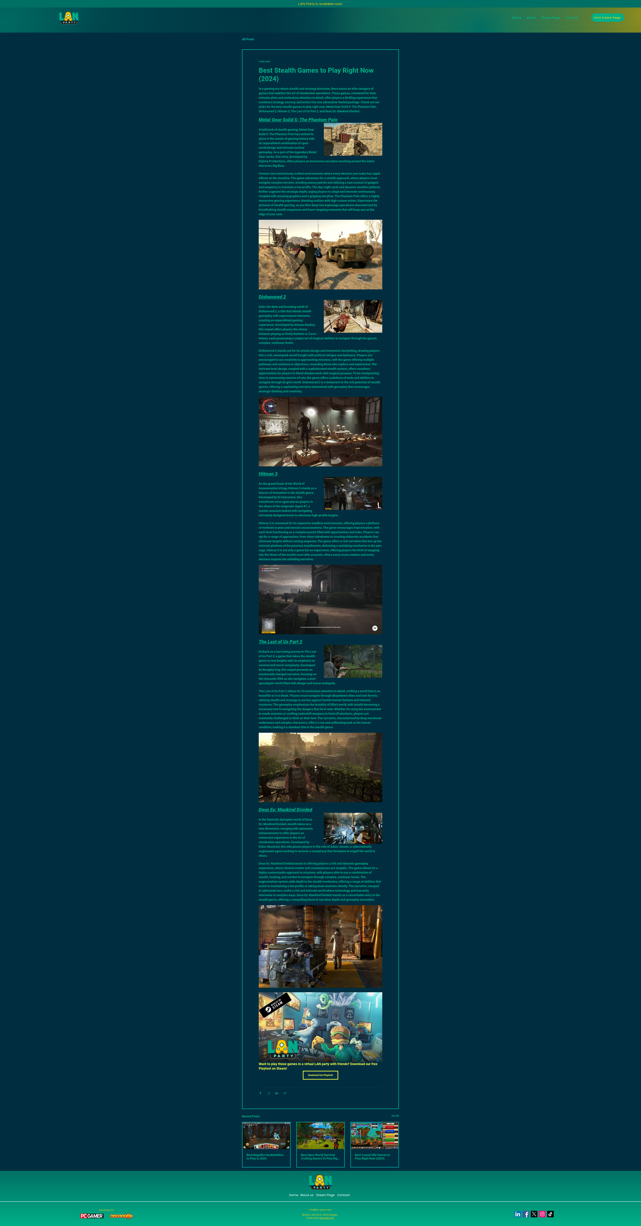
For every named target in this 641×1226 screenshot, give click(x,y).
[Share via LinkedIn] (276, 1093)
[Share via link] (284, 1093)
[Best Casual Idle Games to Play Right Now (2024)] (374, 1135)
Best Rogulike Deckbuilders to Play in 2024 (265, 1156)
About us (306, 1195)
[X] (534, 1214)
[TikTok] (550, 1214)
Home (293, 1195)
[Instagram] (542, 1214)
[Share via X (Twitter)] (268, 1093)
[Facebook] (526, 1214)
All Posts (248, 39)
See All (395, 1115)
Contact (343, 1195)
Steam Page (325, 1195)
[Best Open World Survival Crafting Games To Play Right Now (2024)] (320, 1135)
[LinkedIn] (517, 1214)
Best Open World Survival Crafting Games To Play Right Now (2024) (320, 1156)
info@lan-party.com (320, 1210)
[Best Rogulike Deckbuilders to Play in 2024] (266, 1135)
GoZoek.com (327, 1218)
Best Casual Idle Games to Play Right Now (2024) (372, 1156)
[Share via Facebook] (260, 1093)
